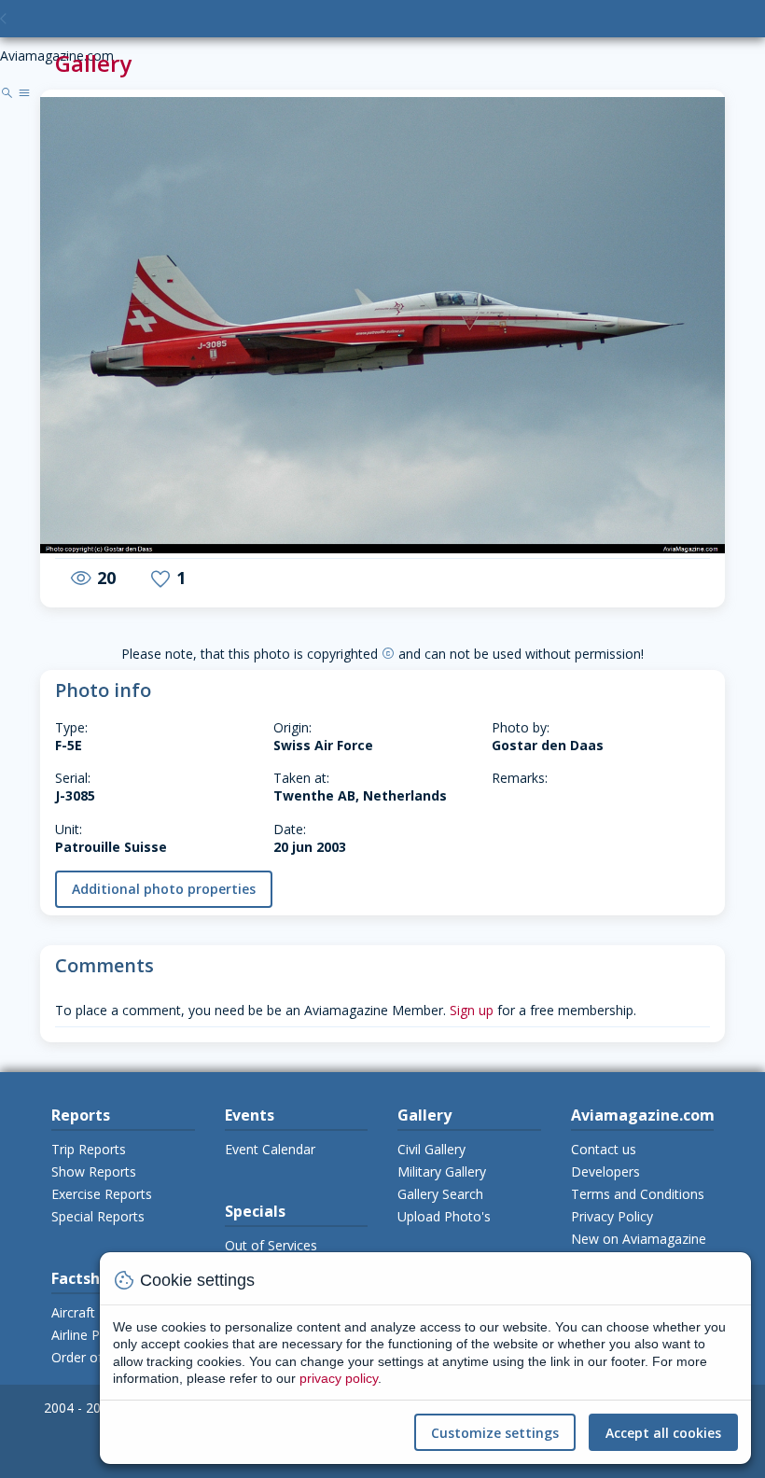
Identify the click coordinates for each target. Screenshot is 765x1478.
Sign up (472, 1010)
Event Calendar (270, 1149)
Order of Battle (97, 1357)
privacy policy (338, 1378)
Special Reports (98, 1216)
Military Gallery (441, 1171)
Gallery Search (440, 1194)
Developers (605, 1171)
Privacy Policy (612, 1216)
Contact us (603, 1149)
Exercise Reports (101, 1194)
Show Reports (93, 1171)
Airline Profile (91, 1335)
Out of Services (271, 1245)
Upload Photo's (444, 1216)
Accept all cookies (663, 1433)
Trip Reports (88, 1149)
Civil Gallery (431, 1149)
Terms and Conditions (637, 1194)
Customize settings (495, 1433)
